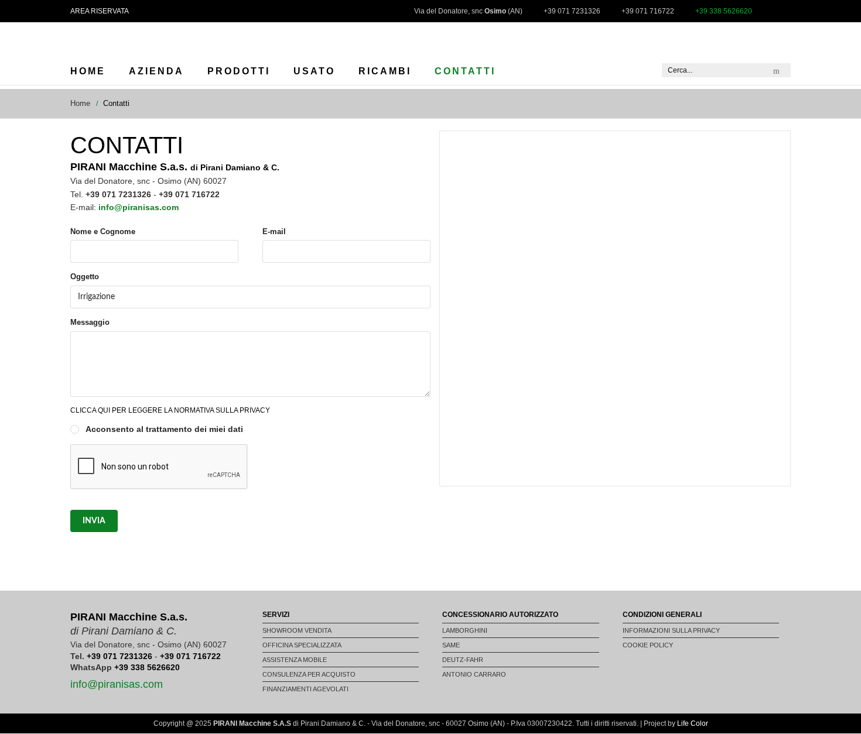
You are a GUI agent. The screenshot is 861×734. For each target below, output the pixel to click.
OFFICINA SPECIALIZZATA (301, 645)
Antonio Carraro (474, 674)
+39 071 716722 (190, 656)
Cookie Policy (648, 645)
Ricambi (384, 71)
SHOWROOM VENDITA (297, 630)
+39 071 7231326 (119, 656)
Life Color (692, 723)
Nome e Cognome (102, 231)
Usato (314, 71)
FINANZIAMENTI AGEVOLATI (305, 688)
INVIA (94, 521)
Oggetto (84, 276)
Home (87, 71)
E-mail (274, 231)
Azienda (156, 71)
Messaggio (90, 322)
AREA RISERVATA (99, 11)
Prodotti (238, 71)
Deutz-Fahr (462, 659)
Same (451, 645)
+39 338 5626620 (147, 667)
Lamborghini (464, 630)
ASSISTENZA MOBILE (294, 659)
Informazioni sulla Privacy (671, 630)
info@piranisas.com (116, 684)
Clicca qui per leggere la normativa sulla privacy (170, 410)
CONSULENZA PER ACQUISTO (309, 674)
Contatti (465, 71)
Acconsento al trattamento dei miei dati (164, 429)
